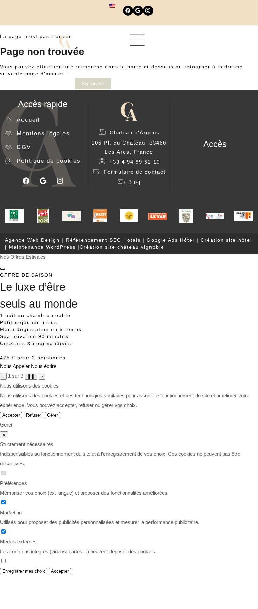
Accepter (11, 415)
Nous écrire (43, 366)
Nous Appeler (15, 366)
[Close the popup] (2, 269)
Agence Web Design (33, 240)
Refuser (33, 415)
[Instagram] (148, 11)
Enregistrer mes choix (23, 571)
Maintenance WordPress (42, 247)
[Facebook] (128, 11)
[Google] (138, 11)
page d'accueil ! (47, 73)
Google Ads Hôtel (171, 240)
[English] (112, 6)
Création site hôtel (226, 240)
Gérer (52, 415)
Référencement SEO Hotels (103, 240)
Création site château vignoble (122, 247)
